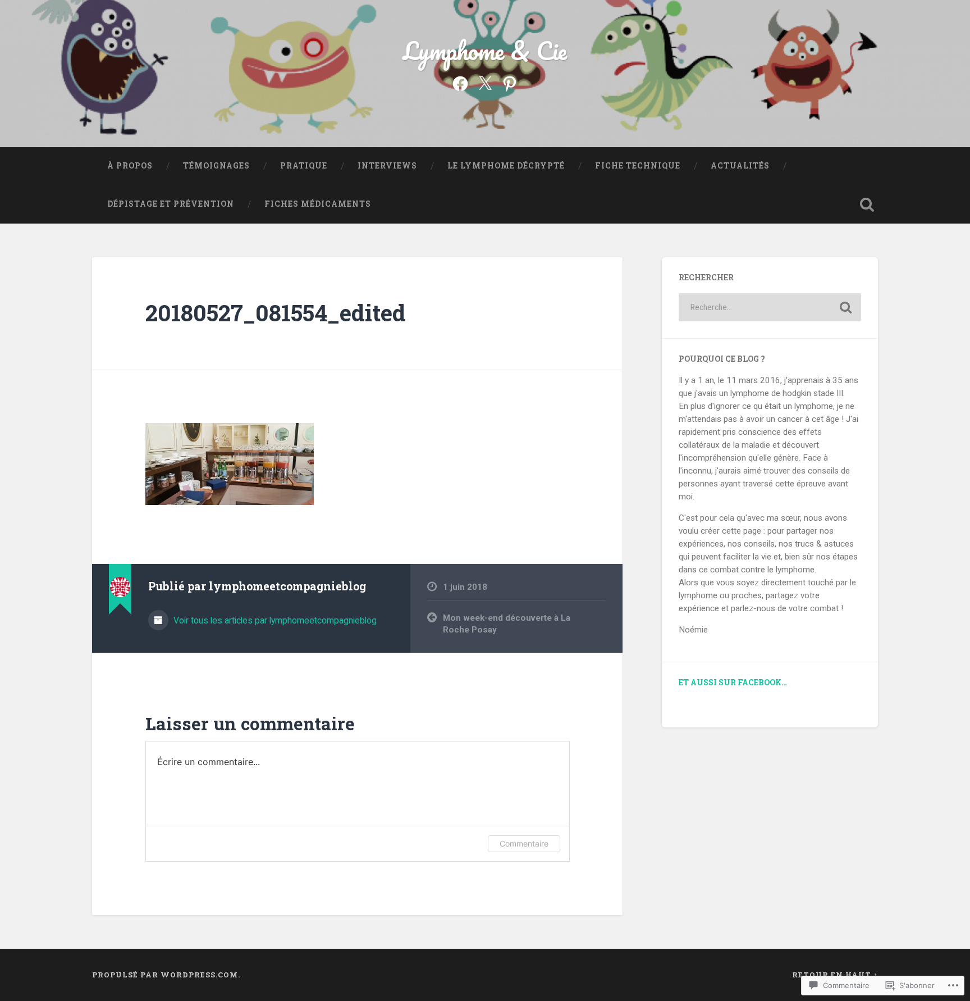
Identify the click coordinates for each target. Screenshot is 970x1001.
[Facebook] (460, 82)
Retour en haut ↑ (835, 974)
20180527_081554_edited (275, 312)
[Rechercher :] (770, 307)
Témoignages (216, 166)
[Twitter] (485, 82)
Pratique (303, 166)
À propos (130, 166)
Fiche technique (637, 166)
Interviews (387, 166)
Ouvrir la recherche (866, 204)
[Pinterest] (510, 82)
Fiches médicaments (317, 204)
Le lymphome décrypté (506, 166)
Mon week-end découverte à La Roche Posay (506, 624)
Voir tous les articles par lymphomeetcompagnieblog (274, 620)
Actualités (740, 166)
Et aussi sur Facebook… (733, 682)
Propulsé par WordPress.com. (166, 974)
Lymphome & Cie (485, 50)
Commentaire (524, 843)
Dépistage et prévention (170, 204)
